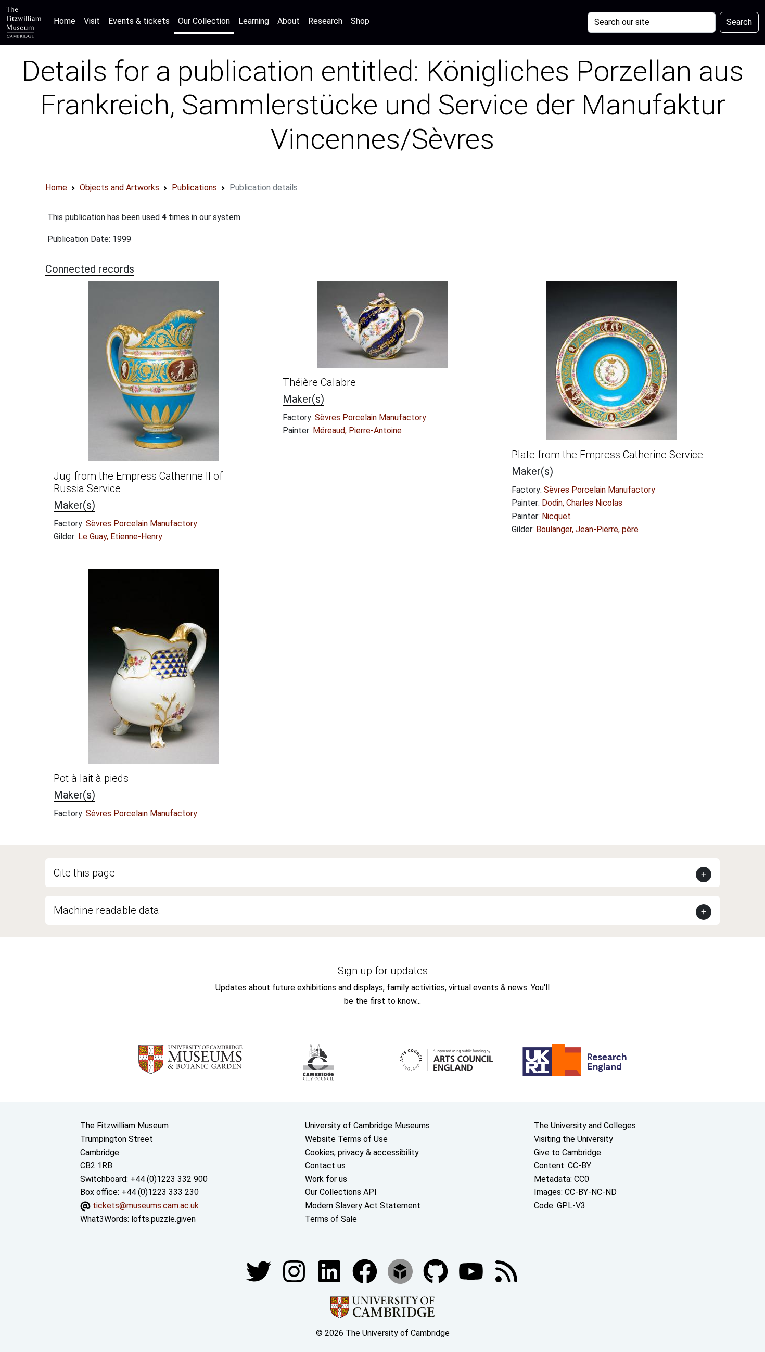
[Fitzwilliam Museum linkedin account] (366, 1271)
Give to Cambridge (567, 1152)
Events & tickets (139, 21)
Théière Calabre (319, 382)
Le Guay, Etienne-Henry (120, 537)
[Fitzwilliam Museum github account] (436, 1271)
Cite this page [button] (84, 873)
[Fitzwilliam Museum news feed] (506, 1271)
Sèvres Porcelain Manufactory (141, 524)
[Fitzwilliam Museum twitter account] (259, 1271)
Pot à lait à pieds (91, 778)
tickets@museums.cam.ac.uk (146, 1206)
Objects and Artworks (119, 187)
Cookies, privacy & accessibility (362, 1152)
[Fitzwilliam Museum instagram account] (295, 1271)
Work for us (326, 1179)
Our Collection (204, 21)
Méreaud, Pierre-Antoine (357, 430)
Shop (360, 21)
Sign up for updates (383, 970)
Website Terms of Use (346, 1139)
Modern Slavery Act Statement (362, 1206)
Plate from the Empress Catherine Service (607, 454)
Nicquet (556, 516)
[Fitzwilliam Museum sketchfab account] (401, 1271)
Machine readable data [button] (106, 910)
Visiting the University (573, 1139)
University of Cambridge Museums (367, 1125)
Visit (92, 21)
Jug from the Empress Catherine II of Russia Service (138, 482)
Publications (194, 187)
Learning (253, 21)
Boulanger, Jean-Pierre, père (587, 529)
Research (325, 21)
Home (67, 21)
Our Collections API (341, 1192)
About (288, 21)
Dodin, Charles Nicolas (582, 503)
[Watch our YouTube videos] (472, 1271)
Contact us (325, 1165)
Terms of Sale (331, 1219)
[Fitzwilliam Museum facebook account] (330, 1271)
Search (739, 22)
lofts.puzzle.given (163, 1219)
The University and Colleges (585, 1125)
